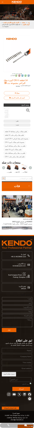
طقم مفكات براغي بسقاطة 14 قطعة (16, 131)
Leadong (9, 417)
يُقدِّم (9, 330)
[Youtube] (14, 394)
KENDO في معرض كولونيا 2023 (22, 221)
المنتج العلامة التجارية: (25, 85)
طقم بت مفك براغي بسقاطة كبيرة (15, 146)
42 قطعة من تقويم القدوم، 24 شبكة (17, 172)
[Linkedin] (24, 394)
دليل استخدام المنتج (11, 408)
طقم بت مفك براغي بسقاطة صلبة (15, 153)
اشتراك (21, 389)
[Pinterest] (29, 398)
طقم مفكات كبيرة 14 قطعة (13, 149)
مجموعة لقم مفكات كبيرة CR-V (14, 142)
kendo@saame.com (19, 266)
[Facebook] (29, 394)
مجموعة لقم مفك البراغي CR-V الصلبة (16, 138)
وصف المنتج (25, 105)
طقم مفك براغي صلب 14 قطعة (14, 135)
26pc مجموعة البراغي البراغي (24, 172)
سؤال (18, 93)
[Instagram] (9, 394)
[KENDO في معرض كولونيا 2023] (17, 216)
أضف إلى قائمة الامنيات (18, 98)
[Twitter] (19, 394)
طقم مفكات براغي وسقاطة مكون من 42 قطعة (9, 172)
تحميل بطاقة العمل (9, 374)
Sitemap (15, 417)
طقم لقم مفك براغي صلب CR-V (15, 156)
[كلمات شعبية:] (3, 178)
